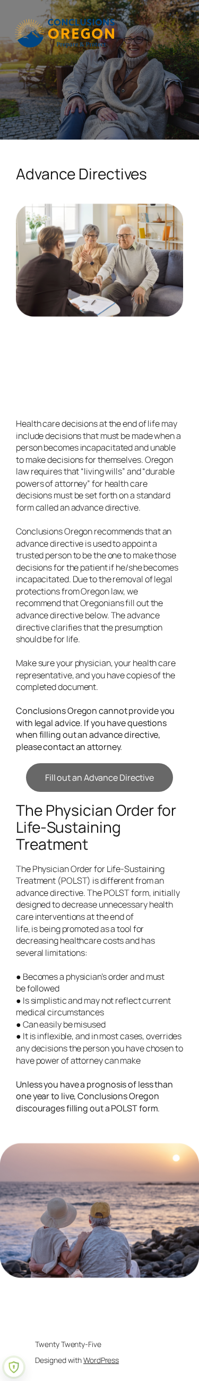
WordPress (101, 1360)
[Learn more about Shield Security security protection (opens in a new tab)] (13, 1367)
